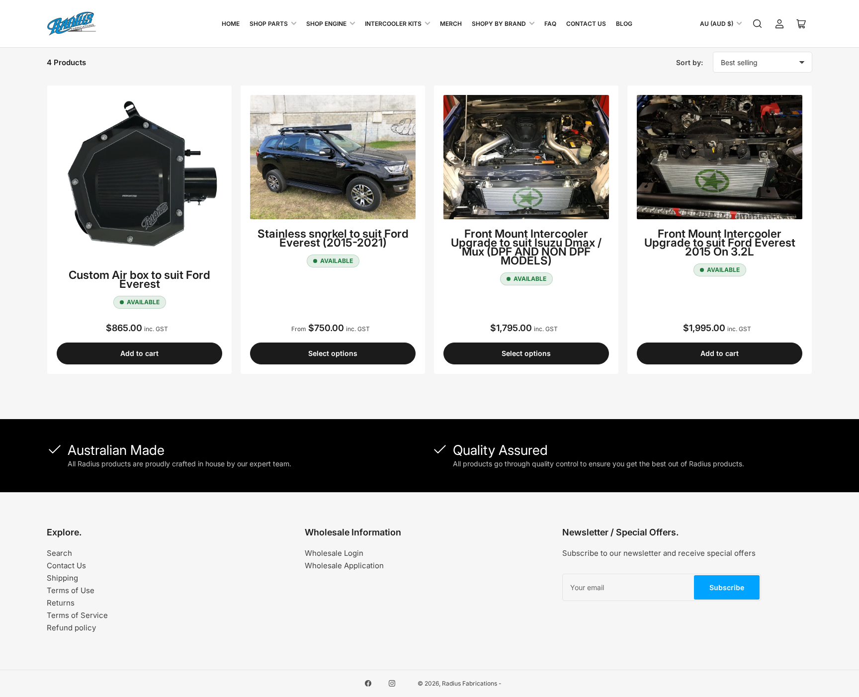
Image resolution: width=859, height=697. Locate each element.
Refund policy (71, 627)
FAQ (550, 23)
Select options (332, 353)
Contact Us (586, 23)
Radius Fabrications (469, 683)
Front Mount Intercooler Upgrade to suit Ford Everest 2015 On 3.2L (719, 242)
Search (59, 553)
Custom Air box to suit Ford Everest (139, 279)
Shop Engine (326, 23)
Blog (624, 23)
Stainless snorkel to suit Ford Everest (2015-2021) (333, 238)
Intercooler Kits (393, 23)
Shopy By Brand (499, 23)
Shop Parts (269, 23)
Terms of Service (77, 615)
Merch (451, 23)
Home (231, 23)
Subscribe (726, 587)
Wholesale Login (334, 553)
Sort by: (689, 62)
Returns (61, 603)
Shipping (62, 578)
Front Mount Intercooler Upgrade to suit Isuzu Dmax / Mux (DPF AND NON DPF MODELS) (526, 247)
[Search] (758, 24)
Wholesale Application (344, 565)
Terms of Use (70, 590)
